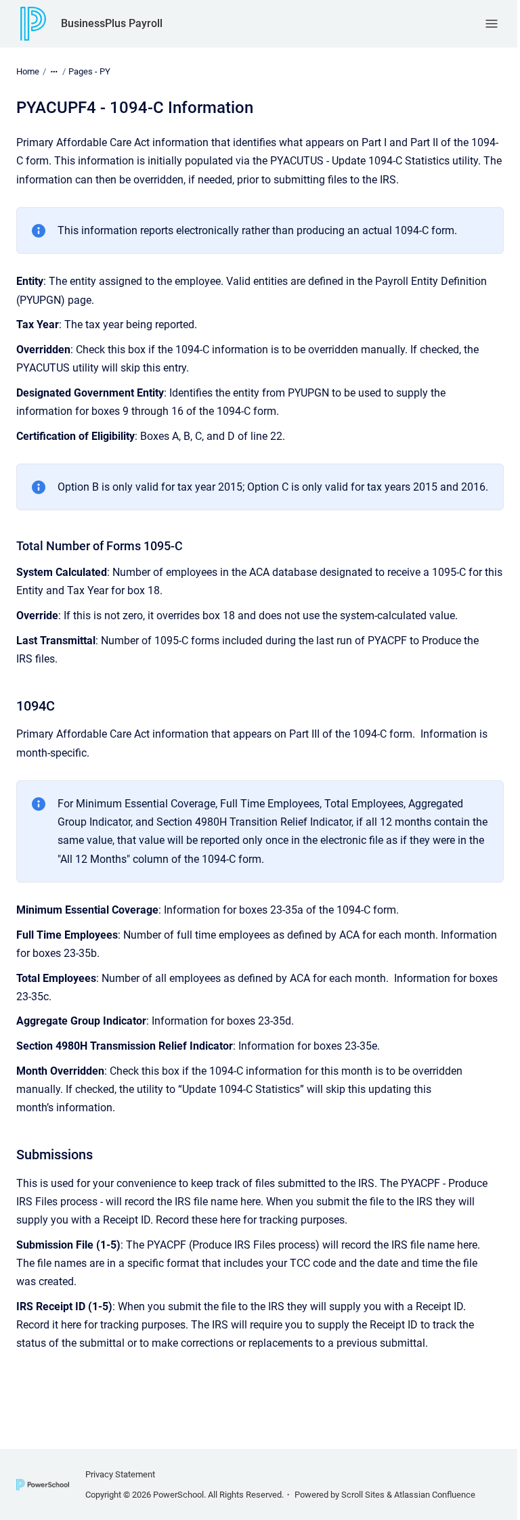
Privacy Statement (120, 1474)
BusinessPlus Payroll (111, 23)
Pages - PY (89, 71)
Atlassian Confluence (434, 1495)
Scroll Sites (363, 1495)
